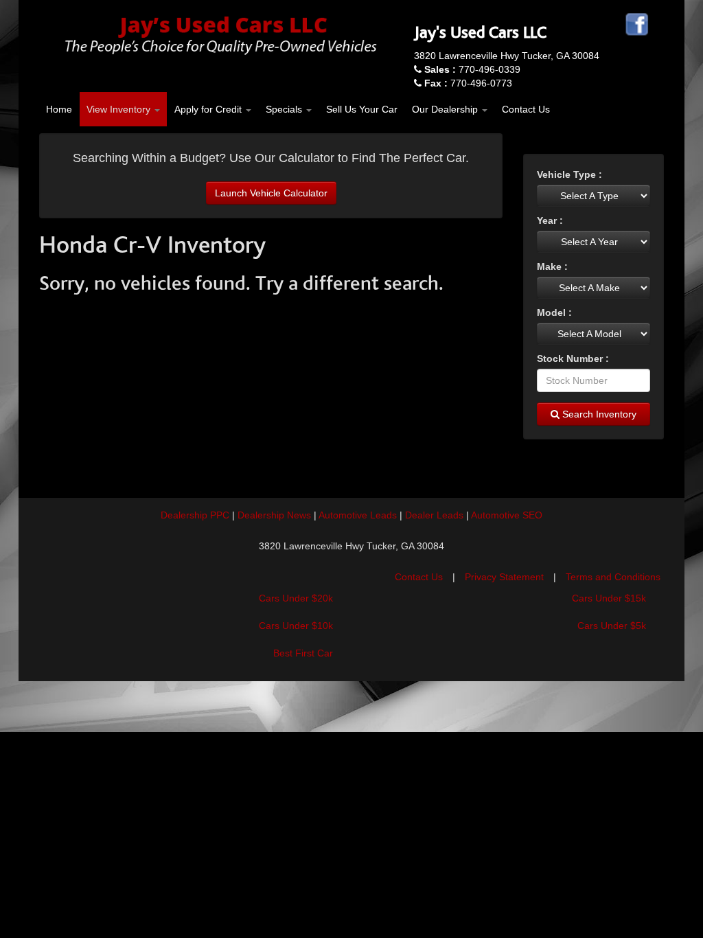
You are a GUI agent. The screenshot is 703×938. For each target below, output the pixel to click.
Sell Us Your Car (361, 109)
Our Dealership (446, 109)
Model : (554, 312)
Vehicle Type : (569, 174)
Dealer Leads (434, 515)
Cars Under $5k (611, 625)
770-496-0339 (472, 69)
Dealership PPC (195, 515)
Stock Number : (573, 358)
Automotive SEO (506, 515)
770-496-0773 (468, 83)
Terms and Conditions (613, 576)
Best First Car (303, 653)
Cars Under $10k (296, 625)
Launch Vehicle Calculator (271, 192)
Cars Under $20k (296, 598)
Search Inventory (598, 414)
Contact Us (526, 109)
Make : (552, 266)
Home (59, 109)
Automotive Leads (358, 515)
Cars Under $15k (609, 598)
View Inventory (120, 109)
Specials (285, 109)
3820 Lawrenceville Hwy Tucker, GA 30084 (506, 55)
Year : (550, 220)
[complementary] (662, 897)
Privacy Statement (504, 576)
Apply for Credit (209, 109)
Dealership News (274, 515)
